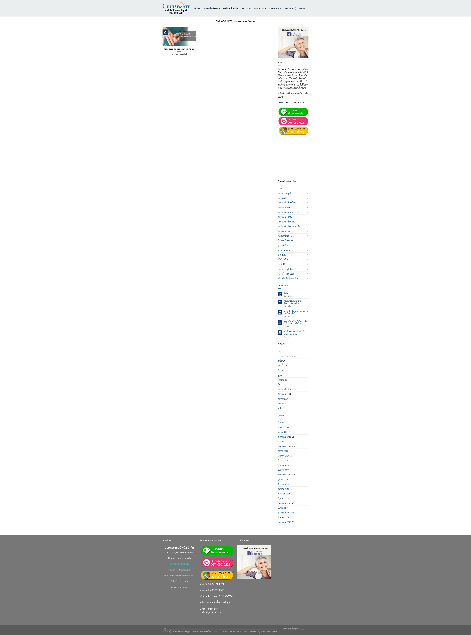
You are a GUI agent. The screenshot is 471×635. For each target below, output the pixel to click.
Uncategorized (284, 356)
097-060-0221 (295, 137)
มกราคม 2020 (283, 465)
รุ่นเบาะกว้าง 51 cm (286, 236)
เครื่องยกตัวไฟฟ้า (285, 250)
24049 (286, 293)
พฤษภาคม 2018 (284, 522)
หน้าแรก (197, 8)
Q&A (280, 351)
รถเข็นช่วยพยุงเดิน (285, 193)
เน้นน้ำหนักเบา (283, 259)
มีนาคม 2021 (283, 432)
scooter (281, 188)
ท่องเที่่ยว (281, 365)
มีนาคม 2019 (283, 508)
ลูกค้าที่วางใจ (260, 8)
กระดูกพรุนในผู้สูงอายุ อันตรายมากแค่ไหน (292, 302)
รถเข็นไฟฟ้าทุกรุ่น (212, 8)
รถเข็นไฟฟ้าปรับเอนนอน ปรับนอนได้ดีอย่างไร (296, 312)
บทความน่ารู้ (290, 8)
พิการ (280, 384)
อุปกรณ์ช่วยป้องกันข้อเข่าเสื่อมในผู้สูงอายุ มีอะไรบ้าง (296, 322)
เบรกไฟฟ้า (282, 264)
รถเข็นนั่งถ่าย (283, 198)
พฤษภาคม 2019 (284, 503)
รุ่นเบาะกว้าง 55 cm (286, 240)
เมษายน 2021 (283, 427)
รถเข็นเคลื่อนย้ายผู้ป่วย (287, 202)
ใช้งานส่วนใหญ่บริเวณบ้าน (288, 278)
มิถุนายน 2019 (283, 498)
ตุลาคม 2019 (283, 479)
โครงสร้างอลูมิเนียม (285, 269)
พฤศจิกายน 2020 (285, 446)
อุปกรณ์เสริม (283, 245)
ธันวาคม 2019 (283, 470)
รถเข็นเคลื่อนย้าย (230, 8)
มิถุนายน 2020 (283, 455)
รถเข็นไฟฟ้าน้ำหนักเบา (287, 221)
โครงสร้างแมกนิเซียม (286, 273)
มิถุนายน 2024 (283, 422)
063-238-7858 (226, 596)
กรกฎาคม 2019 (284, 493)
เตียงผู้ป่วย (282, 255)
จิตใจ (280, 360)
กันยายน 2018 (283, 517)
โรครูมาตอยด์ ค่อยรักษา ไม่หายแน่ (179, 49)
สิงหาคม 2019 (283, 489)
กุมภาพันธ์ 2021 (284, 436)
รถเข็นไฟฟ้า (283, 394)
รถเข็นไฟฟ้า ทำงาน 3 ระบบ (289, 212)
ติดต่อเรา (303, 8)
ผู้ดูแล (280, 375)
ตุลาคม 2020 (283, 451)
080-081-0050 (295, 143)
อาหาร (280, 403)
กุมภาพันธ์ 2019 (284, 512)
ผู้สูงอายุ (281, 379)
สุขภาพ (281, 398)
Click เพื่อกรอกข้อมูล (297, 159)
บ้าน (279, 370)
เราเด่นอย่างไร (275, 8)
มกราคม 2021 (283, 441)
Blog (164, 628)
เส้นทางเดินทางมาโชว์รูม (179, 564)
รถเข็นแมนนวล (284, 207)
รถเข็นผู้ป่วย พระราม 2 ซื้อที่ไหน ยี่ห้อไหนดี (294, 332)
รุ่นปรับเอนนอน (284, 231)
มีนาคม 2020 (283, 460)
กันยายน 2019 (283, 484)
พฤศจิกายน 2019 (285, 474)
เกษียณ (280, 408)
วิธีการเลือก (246, 8)
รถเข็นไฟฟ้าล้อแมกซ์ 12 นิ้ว (289, 226)
